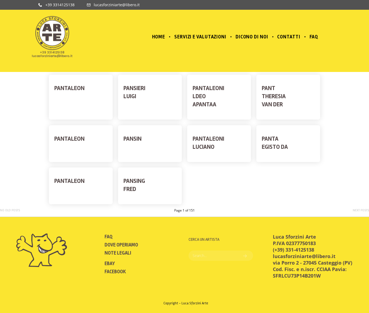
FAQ (108, 237)
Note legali (118, 253)
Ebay (110, 263)
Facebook (115, 272)
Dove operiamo (121, 245)
